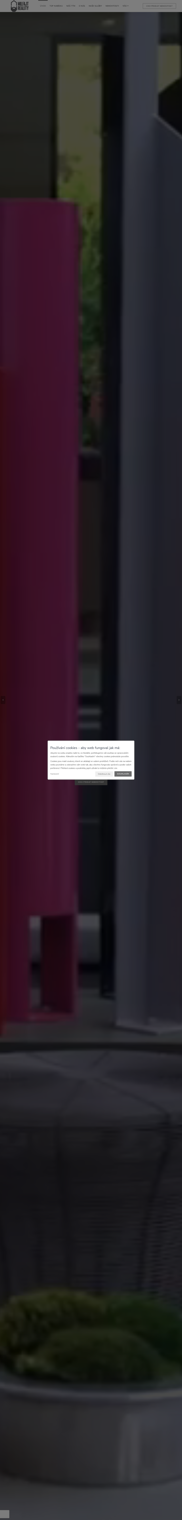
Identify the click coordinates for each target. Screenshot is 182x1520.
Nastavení (54, 773)
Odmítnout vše (104, 774)
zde (115, 768)
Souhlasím (123, 773)
